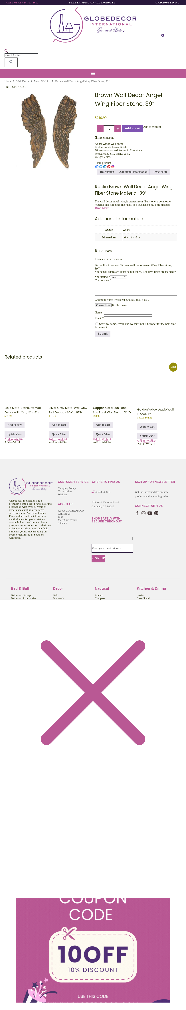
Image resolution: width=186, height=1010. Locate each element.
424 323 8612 (103, 491)
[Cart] (161, 37)
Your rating (102, 276)
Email (99, 318)
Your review (103, 280)
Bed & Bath (20, 588)
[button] (93, 73)
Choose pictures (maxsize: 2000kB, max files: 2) (122, 299)
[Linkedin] (104, 166)
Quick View (14, 434)
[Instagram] (112, 166)
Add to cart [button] (14, 424)
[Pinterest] (108, 166)
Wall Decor (22, 81)
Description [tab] (107, 171)
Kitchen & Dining (151, 588)
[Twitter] (100, 166)
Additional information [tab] (133, 171)
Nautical (102, 588)
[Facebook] (96, 166)
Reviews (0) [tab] (160, 171)
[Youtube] (150, 513)
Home (8, 81)
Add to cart (132, 128)
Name (99, 312)
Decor (58, 588)
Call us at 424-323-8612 (22, 2)
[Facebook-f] (137, 513)
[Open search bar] (6, 51)
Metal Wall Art (42, 81)
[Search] (11, 62)
